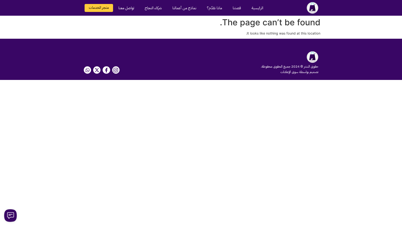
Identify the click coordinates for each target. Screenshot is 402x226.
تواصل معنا (126, 8)
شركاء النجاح (153, 8)
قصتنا (237, 8)
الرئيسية (257, 8)
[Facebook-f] (106, 70)
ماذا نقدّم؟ (214, 8)
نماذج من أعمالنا (184, 8)
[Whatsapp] (87, 70)
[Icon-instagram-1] (116, 70)
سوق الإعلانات (289, 71)
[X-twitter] (96, 70)
